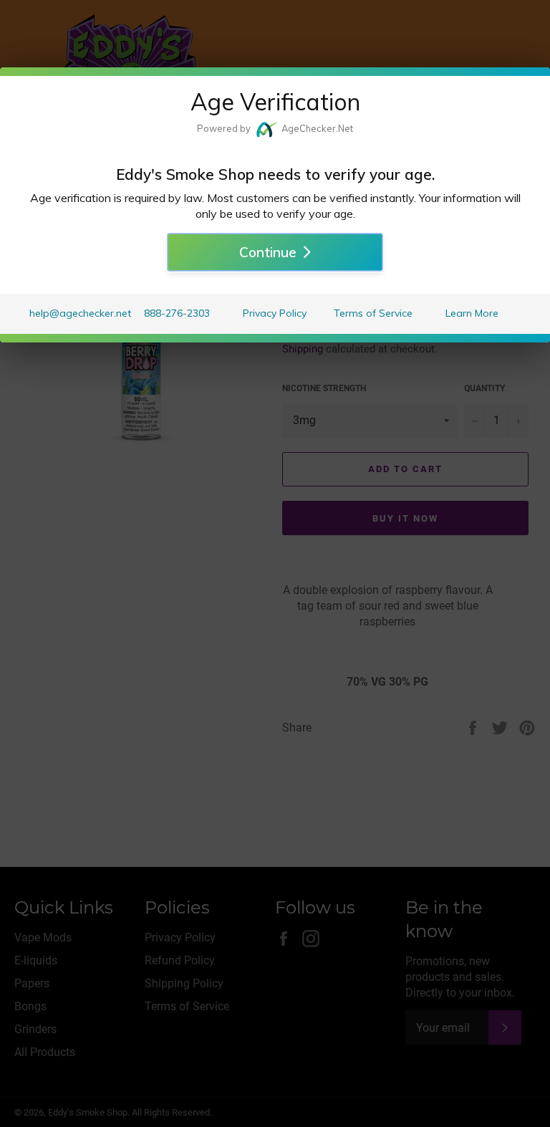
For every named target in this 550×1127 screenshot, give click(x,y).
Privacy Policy (275, 313)
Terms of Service (373, 313)
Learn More (471, 313)
